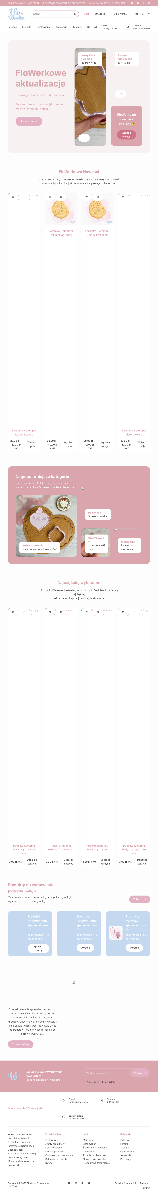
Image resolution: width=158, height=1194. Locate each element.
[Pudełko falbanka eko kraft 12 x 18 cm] (61, 724)
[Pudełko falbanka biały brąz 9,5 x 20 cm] (134, 724)
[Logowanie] (136, 14)
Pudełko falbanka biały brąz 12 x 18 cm (24, 849)
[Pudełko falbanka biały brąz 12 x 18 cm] (24, 724)
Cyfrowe (125, 1140)
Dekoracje (125, 1159)
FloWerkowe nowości (94, 1159)
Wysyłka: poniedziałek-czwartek (107, 3)
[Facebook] (138, 3)
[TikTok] (143, 3)
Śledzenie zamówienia (95, 1147)
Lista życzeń (89, 1143)
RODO (48, 1162)
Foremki (12, 26)
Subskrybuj (139, 1073)
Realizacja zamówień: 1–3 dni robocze (64, 3)
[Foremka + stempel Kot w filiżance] (24, 309)
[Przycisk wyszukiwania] (75, 14)
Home (86, 13)
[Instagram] (132, 3)
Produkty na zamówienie (96, 1162)
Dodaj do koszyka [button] (32, 861)
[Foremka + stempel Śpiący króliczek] (97, 209)
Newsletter (89, 1151)
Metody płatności (54, 1151)
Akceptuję (102, 1082)
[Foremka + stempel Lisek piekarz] (134, 309)
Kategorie (99, 13)
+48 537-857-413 (141, 28)
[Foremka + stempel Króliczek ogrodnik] (61, 209)
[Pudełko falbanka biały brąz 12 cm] (97, 724)
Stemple (26, 26)
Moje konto (89, 1140)
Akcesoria (61, 26)
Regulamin (145, 1183)
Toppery (77, 26)
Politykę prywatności (107, 1082)
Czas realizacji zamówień (59, 1155)
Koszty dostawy (53, 1147)
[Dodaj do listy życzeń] (13, 197)
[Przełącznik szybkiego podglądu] (24, 197)
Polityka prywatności (125, 1183)
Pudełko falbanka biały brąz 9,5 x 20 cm (134, 849)
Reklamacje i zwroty (56, 1159)
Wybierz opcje (32, 444)
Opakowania (44, 26)
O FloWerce (120, 13)
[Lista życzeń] (143, 14)
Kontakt (146, 1188)
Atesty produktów (54, 1143)
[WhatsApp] (149, 3)
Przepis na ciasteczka (94, 1155)
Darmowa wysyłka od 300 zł (23, 3)
